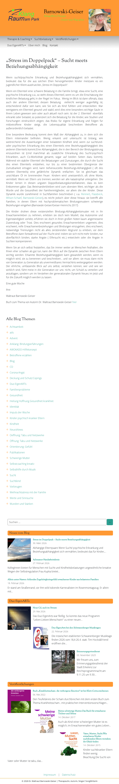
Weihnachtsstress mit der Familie (28, 492)
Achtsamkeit (16, 326)
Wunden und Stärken (21, 503)
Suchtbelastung (42, 39)
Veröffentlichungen (66, 39)
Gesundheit (16, 395)
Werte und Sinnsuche (21, 498)
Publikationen (17, 452)
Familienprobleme (20, 389)
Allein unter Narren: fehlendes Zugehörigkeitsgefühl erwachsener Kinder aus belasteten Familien (53, 579)
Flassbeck (97, 194)
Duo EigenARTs (15, 45)
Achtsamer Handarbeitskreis (46, 559)
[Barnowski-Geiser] (23, 14)
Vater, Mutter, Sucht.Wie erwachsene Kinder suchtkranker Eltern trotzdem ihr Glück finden (97, 737)
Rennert (85, 194)
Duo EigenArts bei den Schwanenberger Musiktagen (76, 627)
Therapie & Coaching (18, 39)
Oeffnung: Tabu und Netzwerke (27, 435)
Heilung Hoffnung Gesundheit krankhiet (31, 401)
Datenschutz (68, 774)
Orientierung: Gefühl (21, 446)
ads (12, 332)
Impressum (50, 774)
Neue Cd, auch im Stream (45, 607)
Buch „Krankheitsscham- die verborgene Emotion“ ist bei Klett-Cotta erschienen (70, 691)
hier (74, 302)
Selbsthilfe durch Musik (23, 469)
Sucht (13, 475)
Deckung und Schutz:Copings (26, 378)
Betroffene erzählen (21, 355)
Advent (14, 338)
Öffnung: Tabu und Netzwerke (26, 441)
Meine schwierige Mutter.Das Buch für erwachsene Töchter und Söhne (82, 712)
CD (11, 366)
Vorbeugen (16, 486)
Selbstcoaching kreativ (22, 463)
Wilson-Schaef (14, 198)
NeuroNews (16, 429)
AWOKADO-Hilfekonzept (23, 349)
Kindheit (14, 424)
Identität (14, 406)
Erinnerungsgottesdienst (88, 651)
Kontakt (54, 45)
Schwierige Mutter (20, 458)
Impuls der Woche (20, 412)
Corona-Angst (17, 372)
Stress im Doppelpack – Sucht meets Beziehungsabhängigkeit (61, 539)
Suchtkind (15, 481)
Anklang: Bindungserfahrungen (26, 344)
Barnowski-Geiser (32, 198)
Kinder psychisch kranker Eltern (27, 418)
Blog (44, 45)
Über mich (34, 45)
